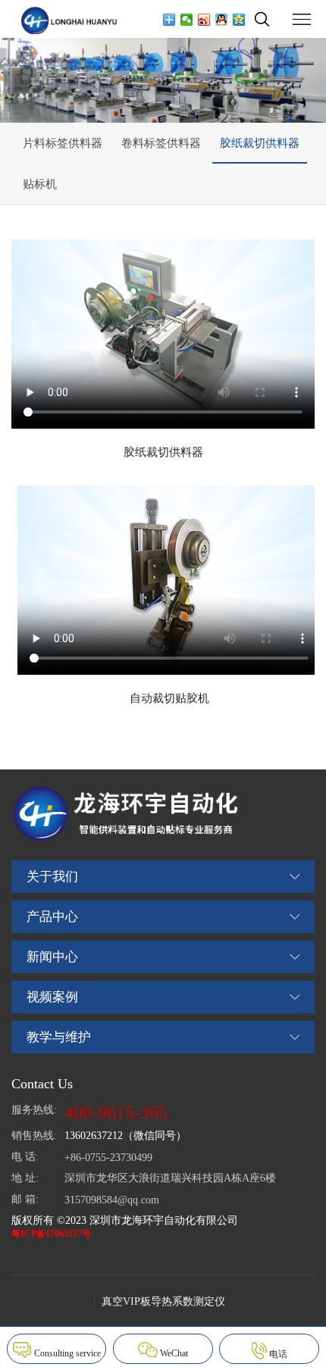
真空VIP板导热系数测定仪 (163, 1301)
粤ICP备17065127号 (51, 1233)
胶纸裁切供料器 (259, 143)
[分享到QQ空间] (239, 20)
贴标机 (40, 184)
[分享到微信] (186, 20)
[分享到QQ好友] (221, 20)
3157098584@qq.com (111, 1200)
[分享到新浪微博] (204, 20)
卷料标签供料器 (161, 143)
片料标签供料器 (62, 143)
